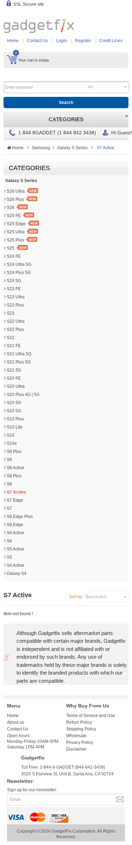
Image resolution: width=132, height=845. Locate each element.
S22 (10, 337)
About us (15, 722)
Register (83, 40)
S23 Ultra (16, 297)
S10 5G (14, 410)
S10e (12, 443)
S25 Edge (16, 223)
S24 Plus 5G (19, 272)
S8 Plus (14, 475)
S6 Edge (15, 524)
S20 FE (14, 378)
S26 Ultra (16, 191)
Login (61, 40)
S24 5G (14, 280)
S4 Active (15, 565)
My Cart (12, 59)
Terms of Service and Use (90, 715)
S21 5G (14, 370)
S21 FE (14, 345)
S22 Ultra (16, 321)
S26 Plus (15, 199)
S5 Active (15, 549)
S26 (10, 207)
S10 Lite (15, 427)
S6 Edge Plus (20, 516)
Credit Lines (110, 40)
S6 (9, 540)
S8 (9, 484)
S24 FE (14, 256)
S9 (9, 459)
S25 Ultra (16, 231)
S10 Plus (15, 418)
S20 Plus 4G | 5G (23, 394)
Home (13, 40)
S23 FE (14, 288)
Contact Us (37, 40)
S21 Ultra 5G (19, 353)
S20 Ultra (16, 386)
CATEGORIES (66, 119)
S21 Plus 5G (19, 362)
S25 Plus (15, 240)
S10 (10, 435)
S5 (9, 557)
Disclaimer (76, 749)
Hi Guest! (121, 132)
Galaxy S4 (16, 573)
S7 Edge (15, 500)
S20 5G (14, 402)
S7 (9, 508)
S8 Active (15, 467)
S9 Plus (14, 451)
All (90, 86)
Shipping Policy (81, 729)
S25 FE (14, 215)
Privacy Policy (79, 742)
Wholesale (76, 735)
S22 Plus (15, 329)
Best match (96, 596)
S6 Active (15, 532)
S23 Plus (15, 305)
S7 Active (16, 492)
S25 (10, 248)
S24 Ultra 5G (19, 264)
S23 (10, 313)
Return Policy (79, 722)
